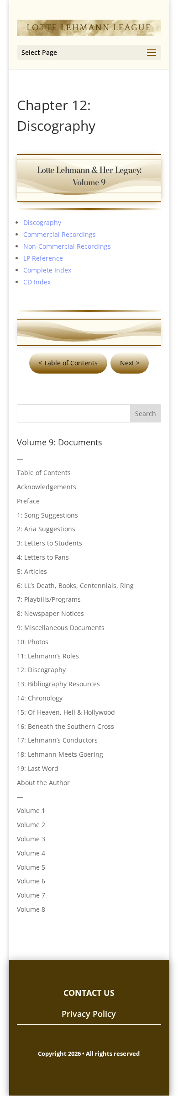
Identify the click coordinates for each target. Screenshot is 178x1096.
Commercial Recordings (59, 234)
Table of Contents (44, 472)
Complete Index (47, 270)
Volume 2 (31, 824)
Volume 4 (31, 853)
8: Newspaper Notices (50, 613)
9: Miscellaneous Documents (61, 627)
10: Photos (32, 641)
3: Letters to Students (49, 543)
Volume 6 (31, 881)
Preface (28, 501)
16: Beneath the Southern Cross (65, 726)
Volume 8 (31, 909)
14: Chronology (40, 698)
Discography (42, 222)
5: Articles (32, 571)
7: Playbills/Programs (49, 599)
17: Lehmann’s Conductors (57, 740)
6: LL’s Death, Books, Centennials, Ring (75, 585)
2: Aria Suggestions (46, 528)
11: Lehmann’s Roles (48, 656)
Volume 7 (31, 895)
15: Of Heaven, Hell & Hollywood (66, 712)
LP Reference (43, 258)
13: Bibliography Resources (58, 683)
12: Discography (41, 669)
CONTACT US (89, 992)
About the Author (43, 782)
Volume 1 (31, 810)
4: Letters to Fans (43, 557)
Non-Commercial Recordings (67, 246)
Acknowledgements (46, 486)
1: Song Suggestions (47, 515)
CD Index (37, 282)
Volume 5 (31, 867)
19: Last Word (37, 768)
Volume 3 (31, 838)
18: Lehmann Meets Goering (60, 754)
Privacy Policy (89, 1013)
